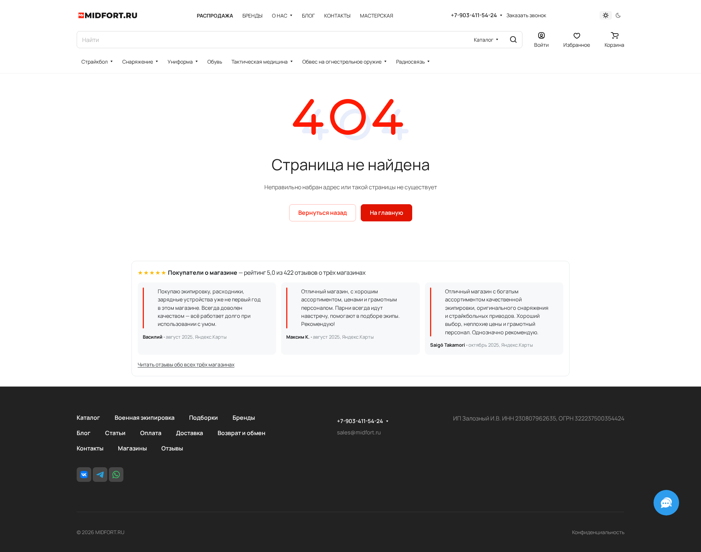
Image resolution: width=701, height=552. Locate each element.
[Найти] (513, 39)
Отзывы (172, 448)
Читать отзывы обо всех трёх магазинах (186, 364)
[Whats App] (116, 474)
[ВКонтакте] (84, 474)
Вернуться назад (322, 213)
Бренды (244, 418)
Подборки (203, 418)
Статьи (115, 433)
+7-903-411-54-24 (474, 15)
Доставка (189, 433)
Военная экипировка (145, 418)
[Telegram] (100, 474)
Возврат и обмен (241, 433)
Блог (84, 433)
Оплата (150, 433)
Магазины (132, 448)
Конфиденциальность (598, 532)
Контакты (90, 448)
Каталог (88, 418)
